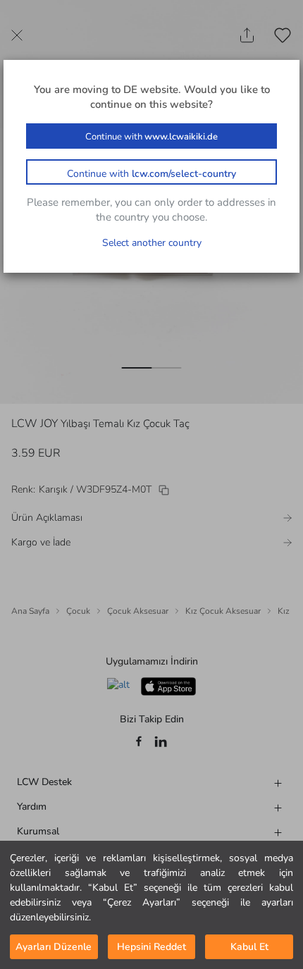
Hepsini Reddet (151, 946)
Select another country (152, 242)
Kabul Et (249, 946)
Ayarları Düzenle (54, 946)
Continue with (151, 136)
